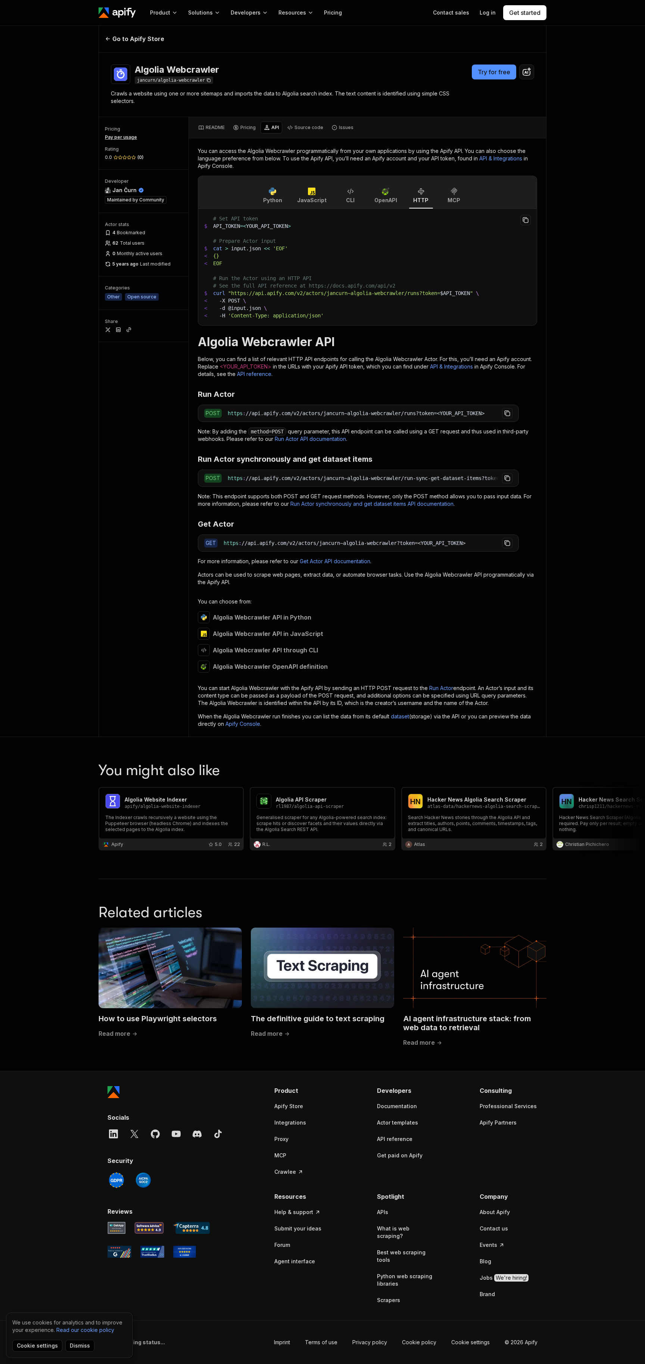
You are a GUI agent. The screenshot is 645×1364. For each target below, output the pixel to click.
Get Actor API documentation (335, 561)
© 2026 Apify (521, 1342)
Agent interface (294, 1261)
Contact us (494, 1228)
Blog (485, 1261)
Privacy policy (369, 1342)
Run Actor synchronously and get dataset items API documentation (372, 504)
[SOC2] (143, 1180)
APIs (382, 1212)
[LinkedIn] (113, 1134)
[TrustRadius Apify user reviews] (152, 1252)
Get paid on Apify (400, 1155)
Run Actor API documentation (310, 439)
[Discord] (197, 1134)
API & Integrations (500, 158)
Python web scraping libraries (404, 1280)
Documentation (397, 1106)
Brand (487, 1294)
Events (488, 1245)
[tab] (211, 128)
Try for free (494, 72)
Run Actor (441, 688)
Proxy (281, 1139)
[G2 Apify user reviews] (119, 1252)
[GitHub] (155, 1134)
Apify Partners (498, 1122)
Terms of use (321, 1342)
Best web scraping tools (401, 1256)
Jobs (503, 1277)
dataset (400, 716)
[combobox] (526, 72)
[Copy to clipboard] (525, 220)
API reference (254, 374)
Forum (282, 1245)
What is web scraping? (393, 1232)
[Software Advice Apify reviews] (149, 1228)
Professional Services (508, 1106)
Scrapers (388, 1300)
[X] (134, 1134)
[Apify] (117, 12)
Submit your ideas (297, 1228)
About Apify (495, 1212)
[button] (303, 1090)
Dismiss (80, 1345)
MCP (280, 1155)
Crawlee (285, 1172)
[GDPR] (116, 1180)
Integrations (290, 1122)
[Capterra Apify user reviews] (191, 1228)
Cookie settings (470, 1342)
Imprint (282, 1342)
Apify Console (242, 724)
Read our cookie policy (85, 1330)
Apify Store (288, 1106)
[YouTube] (176, 1134)
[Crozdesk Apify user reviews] (184, 1252)
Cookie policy (419, 1342)
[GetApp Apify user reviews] (116, 1228)
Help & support (293, 1212)
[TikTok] (218, 1134)
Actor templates (397, 1122)
